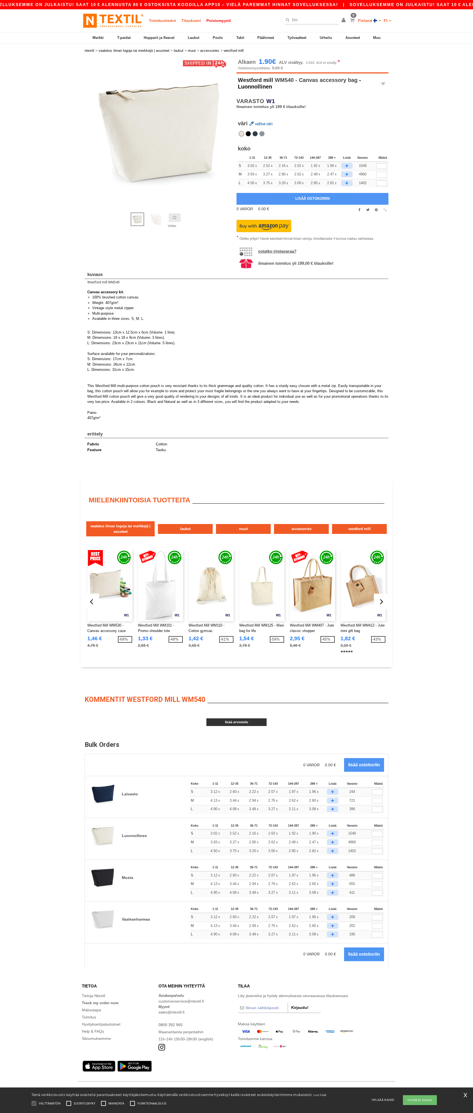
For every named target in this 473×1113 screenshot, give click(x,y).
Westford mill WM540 (103, 282)
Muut (243, 529)
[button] (344, 20)
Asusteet (352, 38)
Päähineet (265, 38)
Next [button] (89, 138)
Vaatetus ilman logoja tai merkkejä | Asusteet (120, 529)
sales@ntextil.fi (171, 1012)
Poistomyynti (218, 20)
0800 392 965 (170, 1025)
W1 (270, 101)
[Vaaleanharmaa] (262, 133)
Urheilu (326, 38)
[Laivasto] (255, 133)
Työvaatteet (296, 38)
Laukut (193, 38)
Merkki (98, 38)
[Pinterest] (376, 210)
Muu (376, 38)
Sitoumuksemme (96, 1038)
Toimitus (89, 1017)
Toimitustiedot (162, 20)
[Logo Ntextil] (113, 20)
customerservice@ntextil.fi (181, 1001)
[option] (158, 133)
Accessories (302, 529)
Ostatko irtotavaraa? (277, 251)
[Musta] (248, 133)
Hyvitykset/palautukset (101, 1024)
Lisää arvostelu (236, 722)
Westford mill (255, 80)
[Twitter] (367, 210)
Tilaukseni (191, 20)
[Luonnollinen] (241, 133)
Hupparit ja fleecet (159, 38)
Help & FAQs (93, 1031)
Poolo (218, 38)
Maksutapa (91, 1010)
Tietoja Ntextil (93, 996)
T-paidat (124, 38)
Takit (240, 38)
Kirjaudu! (299, 1007)
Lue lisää (320, 1095)
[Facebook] (359, 210)
